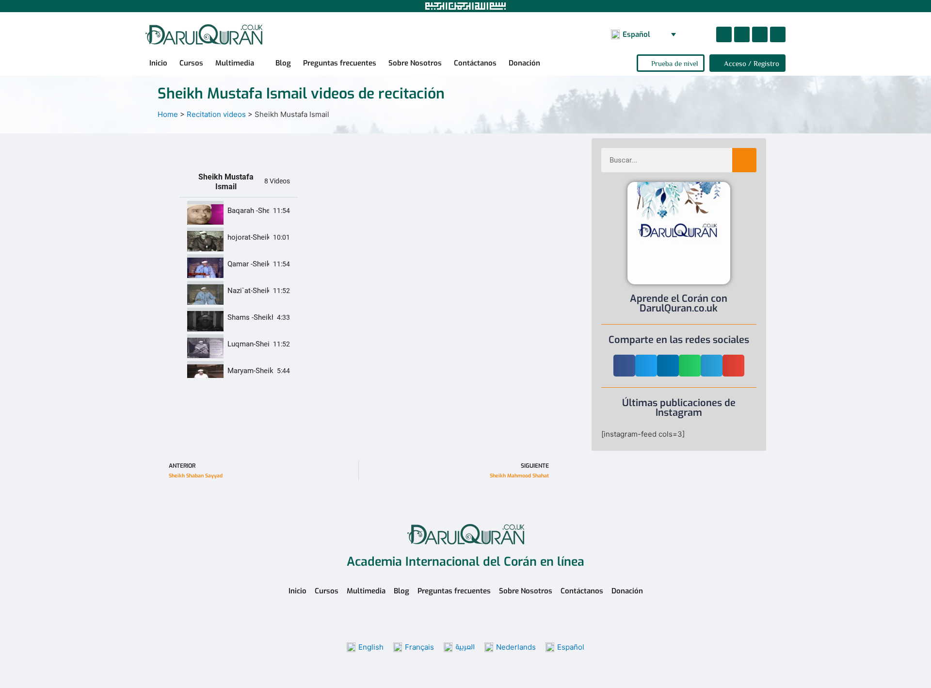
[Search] (744, 160)
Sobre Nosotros (415, 63)
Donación (524, 63)
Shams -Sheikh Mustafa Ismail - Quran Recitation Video (250, 317)
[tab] (238, 210)
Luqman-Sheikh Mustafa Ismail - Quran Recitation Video (248, 344)
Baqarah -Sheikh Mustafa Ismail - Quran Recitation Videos (248, 210)
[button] (698, 35)
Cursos (191, 63)
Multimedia (234, 63)
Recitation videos (216, 114)
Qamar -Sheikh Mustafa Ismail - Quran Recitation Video (248, 264)
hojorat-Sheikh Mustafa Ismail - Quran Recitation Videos (248, 237)
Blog (283, 63)
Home (168, 114)
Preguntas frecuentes (339, 63)
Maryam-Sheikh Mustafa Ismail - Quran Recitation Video (250, 371)
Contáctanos (475, 63)
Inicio (158, 63)
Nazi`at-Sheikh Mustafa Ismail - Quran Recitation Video (248, 291)
